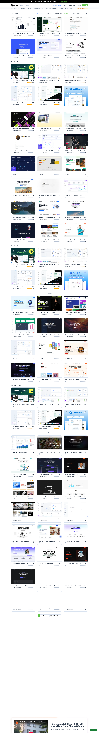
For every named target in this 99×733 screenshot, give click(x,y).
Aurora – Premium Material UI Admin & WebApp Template (54, 103)
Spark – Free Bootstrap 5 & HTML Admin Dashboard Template (55, 33)
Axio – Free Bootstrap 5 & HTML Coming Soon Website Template (30, 128)
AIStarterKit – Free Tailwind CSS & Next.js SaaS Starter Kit (54, 474)
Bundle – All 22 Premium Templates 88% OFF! (25, 80)
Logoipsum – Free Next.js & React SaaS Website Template (54, 217)
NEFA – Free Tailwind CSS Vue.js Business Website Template (29, 312)
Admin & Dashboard (15, 8)
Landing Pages (55, 8)
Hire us (85, 5)
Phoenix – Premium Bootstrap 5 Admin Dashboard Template (81, 80)
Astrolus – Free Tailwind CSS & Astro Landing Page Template (81, 541)
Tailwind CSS (37, 8)
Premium (65, 5)
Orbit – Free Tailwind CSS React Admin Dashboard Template (81, 195)
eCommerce (48, 8)
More (71, 8)
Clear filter (41, 13)
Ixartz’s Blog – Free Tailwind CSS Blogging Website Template (29, 240)
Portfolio (66, 8)
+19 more (49, 109)
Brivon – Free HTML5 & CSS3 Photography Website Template (55, 312)
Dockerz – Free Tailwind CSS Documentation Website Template (82, 519)
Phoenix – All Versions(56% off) (47, 80)
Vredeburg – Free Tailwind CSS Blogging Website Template (54, 240)
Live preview (30, 30)
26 (51, 616)
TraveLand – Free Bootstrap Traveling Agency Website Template (30, 217)
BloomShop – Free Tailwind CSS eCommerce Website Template (29, 496)
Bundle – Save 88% (82, 8)
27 (54, 616)
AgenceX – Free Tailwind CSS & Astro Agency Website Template (56, 541)
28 (57, 616)
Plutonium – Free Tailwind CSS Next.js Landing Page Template (81, 217)
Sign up (79, 5)
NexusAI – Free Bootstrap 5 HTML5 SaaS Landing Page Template (30, 379)
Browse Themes (57, 5)
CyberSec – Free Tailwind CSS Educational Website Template (81, 585)
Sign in (74, 5)
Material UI (30, 8)
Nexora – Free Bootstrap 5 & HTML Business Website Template (55, 55)
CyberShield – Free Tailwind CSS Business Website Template (55, 585)
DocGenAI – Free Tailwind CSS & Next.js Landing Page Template (82, 563)
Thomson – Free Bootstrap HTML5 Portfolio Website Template (55, 379)
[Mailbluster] (76, 96)
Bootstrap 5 (23, 8)
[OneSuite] (76, 280)
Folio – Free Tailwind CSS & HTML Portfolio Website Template (81, 474)
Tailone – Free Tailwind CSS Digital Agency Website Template (81, 496)
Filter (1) (67, 13)
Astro (61, 8)
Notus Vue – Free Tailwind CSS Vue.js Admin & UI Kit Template (29, 335)
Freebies (70, 5)
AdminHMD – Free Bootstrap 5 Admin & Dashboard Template (29, 452)
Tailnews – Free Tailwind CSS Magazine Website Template (28, 519)
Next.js (42, 8)
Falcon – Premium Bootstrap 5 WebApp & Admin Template (28, 103)
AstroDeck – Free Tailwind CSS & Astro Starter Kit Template (55, 563)
